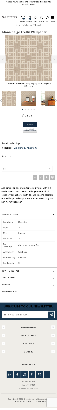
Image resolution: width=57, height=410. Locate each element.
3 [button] (28, 109)
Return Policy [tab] (9, 291)
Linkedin (47, 374)
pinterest (46, 177)
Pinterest (32, 374)
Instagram (10, 374)
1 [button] (22, 109)
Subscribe (51, 315)
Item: (5, 156)
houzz (52, 177)
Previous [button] (1, 100)
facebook (41, 177)
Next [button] (56, 100)
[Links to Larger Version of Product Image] (28, 58)
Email (35, 177)
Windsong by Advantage (25, 147)
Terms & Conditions (22, 401)
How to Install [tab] (10, 270)
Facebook (17, 374)
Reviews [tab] (5, 284)
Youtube (24, 374)
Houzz (39, 374)
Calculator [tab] (8, 277)
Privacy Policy (42, 401)
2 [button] (25, 109)
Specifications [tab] (9, 214)
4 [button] (31, 109)
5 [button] (34, 109)
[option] (28, 98)
